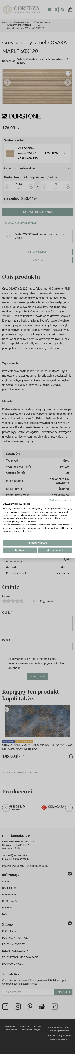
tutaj (30, 531)
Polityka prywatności (61, 500)
